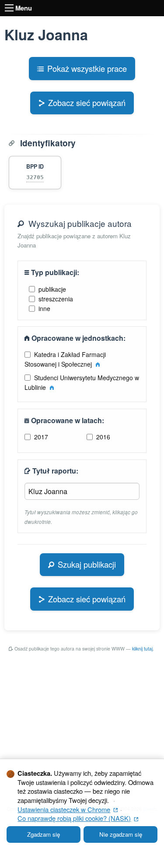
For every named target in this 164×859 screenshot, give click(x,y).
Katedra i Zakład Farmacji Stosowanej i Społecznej (65, 359)
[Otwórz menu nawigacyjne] (9, 7)
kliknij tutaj (142, 648)
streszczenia (55, 298)
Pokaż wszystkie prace (87, 68)
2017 (41, 436)
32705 (35, 177)
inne (44, 308)
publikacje (52, 289)
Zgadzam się (43, 834)
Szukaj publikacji (87, 564)
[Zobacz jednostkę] (98, 364)
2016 (103, 436)
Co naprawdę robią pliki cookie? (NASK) (77, 818)
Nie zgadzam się (120, 834)
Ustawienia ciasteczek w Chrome (67, 809)
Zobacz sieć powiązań (87, 102)
